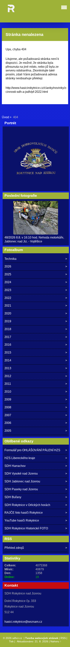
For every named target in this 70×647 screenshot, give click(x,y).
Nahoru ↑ (55, 641)
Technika (10, 258)
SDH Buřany (12, 497)
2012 (7, 376)
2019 (7, 321)
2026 (7, 266)
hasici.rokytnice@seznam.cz (23, 621)
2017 (7, 337)
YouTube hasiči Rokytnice (21, 520)
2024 (7, 282)
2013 (7, 368)
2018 (7, 329)
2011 (7, 383)
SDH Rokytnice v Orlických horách (27, 505)
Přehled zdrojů (14, 547)
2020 (7, 313)
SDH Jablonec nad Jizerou (22, 481)
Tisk (11, 641)
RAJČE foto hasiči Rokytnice (23, 512)
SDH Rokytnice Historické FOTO (26, 528)
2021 (7, 305)
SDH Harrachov (15, 465)
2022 (7, 297)
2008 (7, 407)
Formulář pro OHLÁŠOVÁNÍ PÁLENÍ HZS (32, 450)
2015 (7, 352)
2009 (7, 399)
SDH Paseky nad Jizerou (21, 489)
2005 (7, 430)
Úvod (5, 117)
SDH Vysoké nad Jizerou (21, 473)
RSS (63, 638)
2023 (7, 290)
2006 (7, 422)
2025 (7, 274)
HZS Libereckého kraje (19, 458)
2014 (7, 360)
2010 (7, 391)
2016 (7, 344)
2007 (7, 415)
